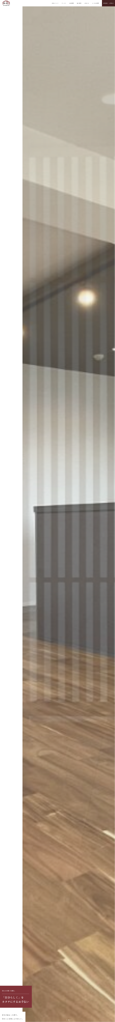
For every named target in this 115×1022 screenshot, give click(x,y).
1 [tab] (66, 1019)
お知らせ (86, 3)
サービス (64, 3)
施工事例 (79, 3)
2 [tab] (68, 1019)
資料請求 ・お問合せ (108, 3)
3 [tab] (70, 1019)
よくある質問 (95, 3)
